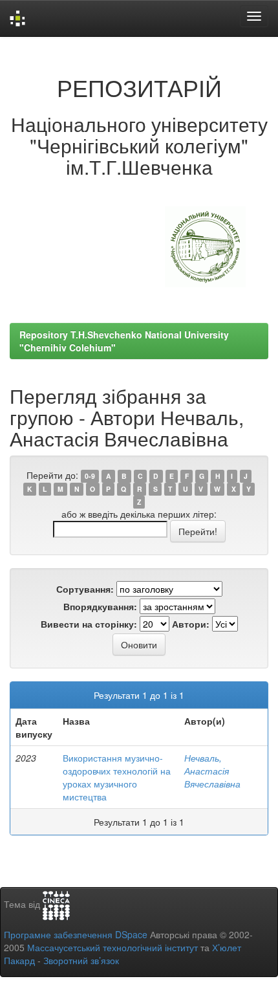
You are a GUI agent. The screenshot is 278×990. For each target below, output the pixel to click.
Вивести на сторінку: (89, 623)
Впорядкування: (100, 606)
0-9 (90, 476)
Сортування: (85, 588)
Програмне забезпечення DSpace (75, 934)
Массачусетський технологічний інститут (112, 947)
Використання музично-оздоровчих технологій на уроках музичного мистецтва (117, 777)
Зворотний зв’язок (81, 960)
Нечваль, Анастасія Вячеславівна (212, 770)
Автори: (190, 623)
